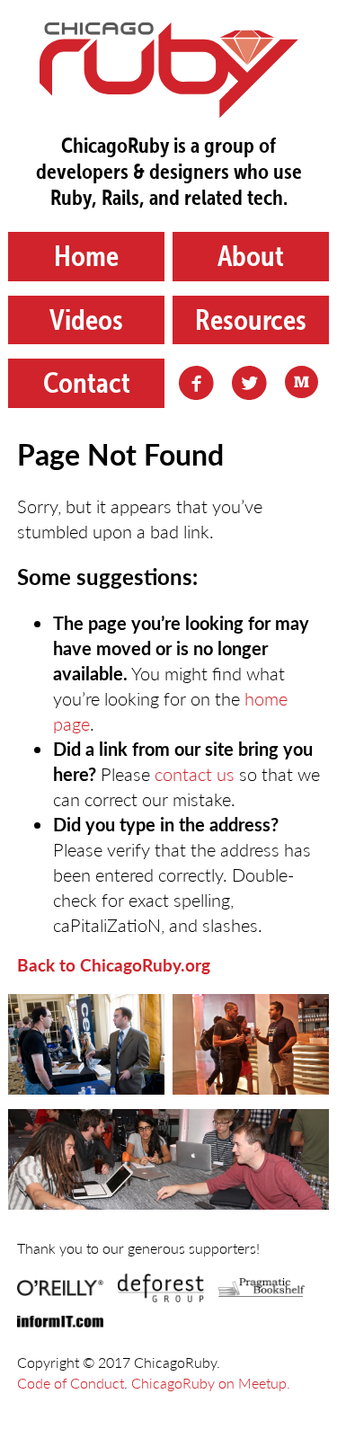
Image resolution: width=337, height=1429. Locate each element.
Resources (250, 319)
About (250, 255)
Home (86, 255)
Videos (86, 319)
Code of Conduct (70, 1382)
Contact (86, 382)
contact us (195, 773)
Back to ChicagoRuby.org (113, 965)
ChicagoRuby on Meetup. (210, 1382)
